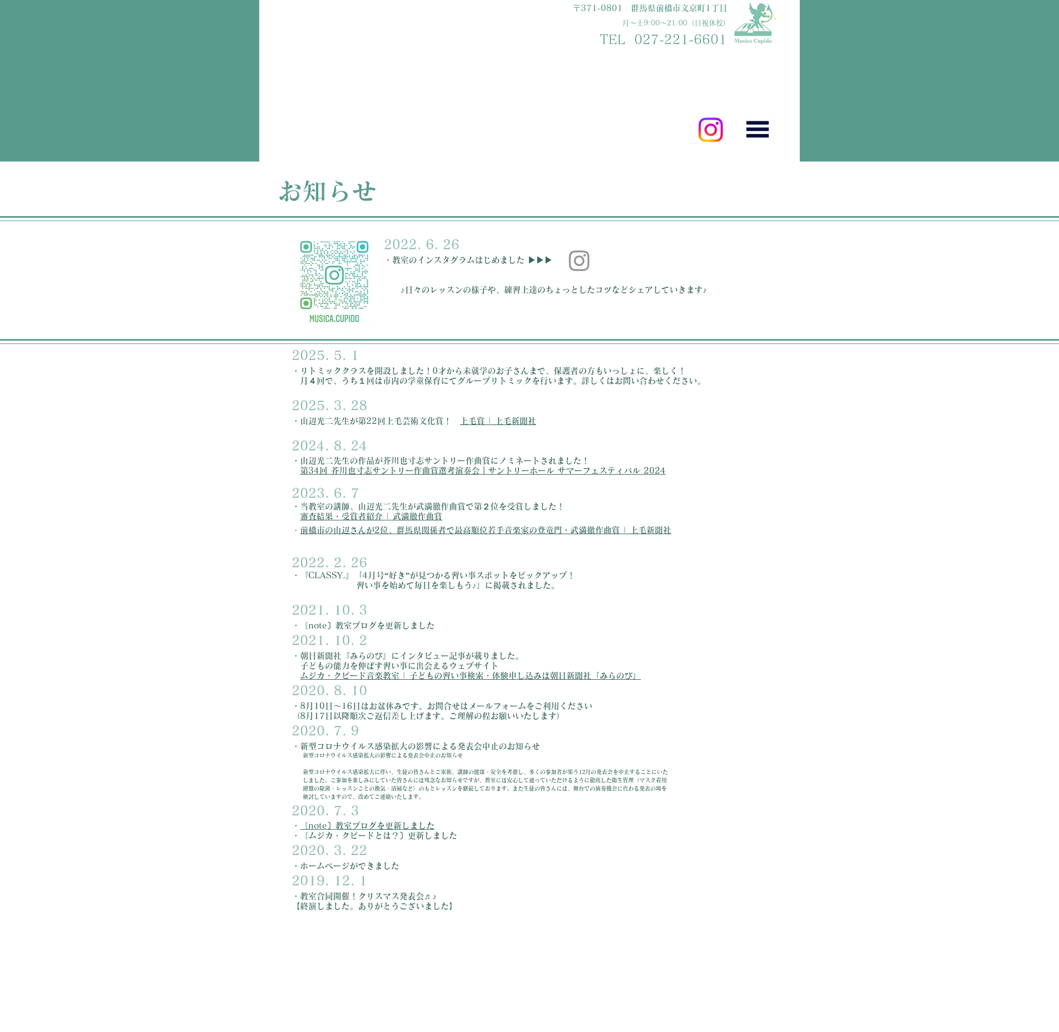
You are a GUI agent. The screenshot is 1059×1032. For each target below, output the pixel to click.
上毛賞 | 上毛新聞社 (498, 421)
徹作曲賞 (425, 516)
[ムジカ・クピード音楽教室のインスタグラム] (579, 261)
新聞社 (658, 530)
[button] (757, 129)
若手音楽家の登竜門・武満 (537, 530)
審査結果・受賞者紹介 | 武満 (354, 516)
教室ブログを (360, 825)
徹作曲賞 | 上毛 (616, 530)
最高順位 (471, 530)
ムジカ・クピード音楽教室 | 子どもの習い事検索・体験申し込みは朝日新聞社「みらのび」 (470, 675)
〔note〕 (317, 825)
